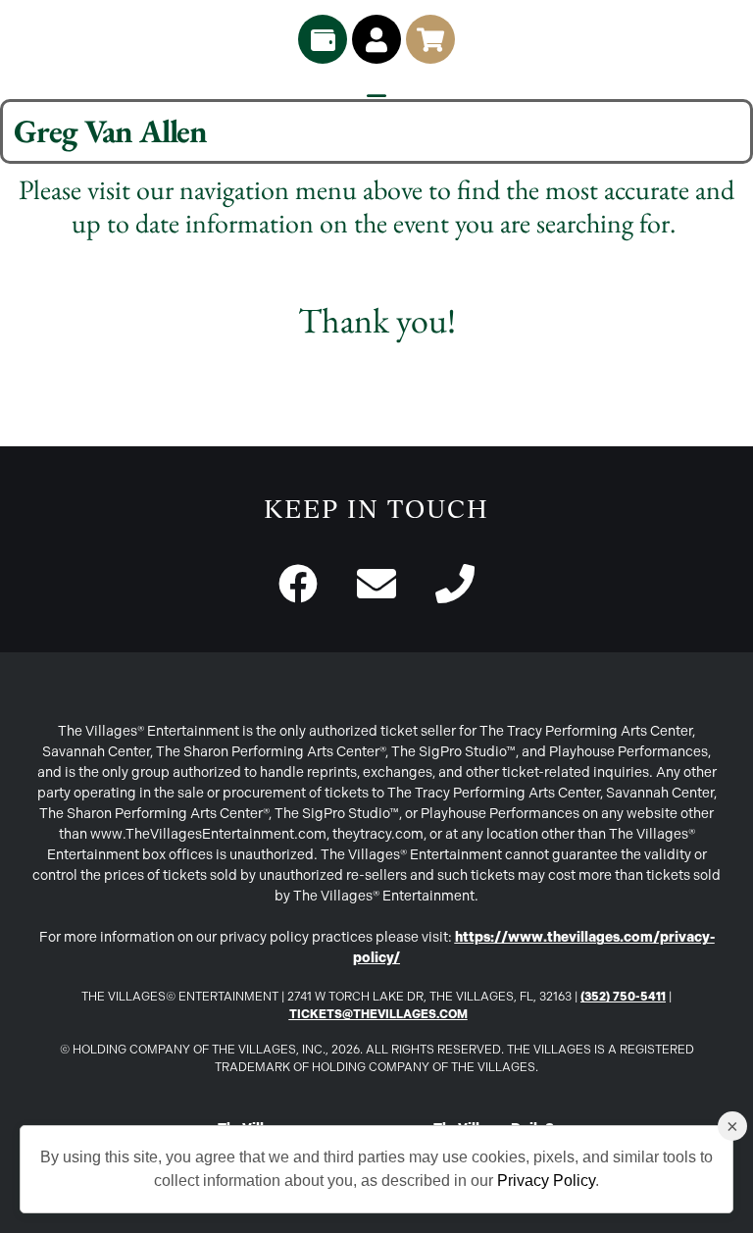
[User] (376, 39)
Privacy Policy (546, 1180)
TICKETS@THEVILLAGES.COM (378, 1014)
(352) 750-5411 (623, 996)
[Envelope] (376, 583)
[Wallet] (322, 39)
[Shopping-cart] (430, 39)
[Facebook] (298, 583)
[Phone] (455, 583)
